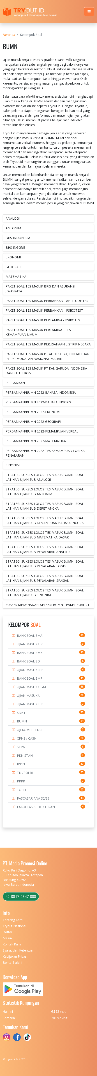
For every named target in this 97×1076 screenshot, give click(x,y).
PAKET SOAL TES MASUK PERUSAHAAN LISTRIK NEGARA (48, 344)
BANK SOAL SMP (29, 678)
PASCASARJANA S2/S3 (33, 798)
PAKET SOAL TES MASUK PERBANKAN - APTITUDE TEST (48, 301)
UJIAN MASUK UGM (31, 687)
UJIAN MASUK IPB (30, 670)
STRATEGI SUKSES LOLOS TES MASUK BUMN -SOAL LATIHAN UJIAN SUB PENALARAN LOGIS (45, 563)
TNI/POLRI (25, 772)
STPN (21, 747)
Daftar (7, 932)
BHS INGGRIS (15, 247)
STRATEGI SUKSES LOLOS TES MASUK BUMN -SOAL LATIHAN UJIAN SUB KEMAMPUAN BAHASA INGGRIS (45, 520)
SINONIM (13, 465)
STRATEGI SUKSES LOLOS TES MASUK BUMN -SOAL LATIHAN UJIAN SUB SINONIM (45, 592)
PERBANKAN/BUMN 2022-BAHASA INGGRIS (38, 402)
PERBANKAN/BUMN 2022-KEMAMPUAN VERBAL (42, 431)
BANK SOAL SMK (29, 653)
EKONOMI (13, 257)
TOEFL (22, 790)
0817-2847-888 (23, 896)
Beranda (9, 34)
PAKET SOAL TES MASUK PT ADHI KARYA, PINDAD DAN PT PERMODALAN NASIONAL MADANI (48, 356)
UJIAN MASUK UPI (30, 644)
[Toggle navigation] (89, 11)
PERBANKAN (15, 383)
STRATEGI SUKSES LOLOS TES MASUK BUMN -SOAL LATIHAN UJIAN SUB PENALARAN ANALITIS (45, 549)
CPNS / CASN (27, 738)
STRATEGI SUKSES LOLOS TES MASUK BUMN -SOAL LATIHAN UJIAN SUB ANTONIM (45, 491)
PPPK (21, 781)
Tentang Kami (13, 920)
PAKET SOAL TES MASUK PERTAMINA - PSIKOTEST (44, 320)
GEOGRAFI (13, 267)
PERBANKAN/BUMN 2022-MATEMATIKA (36, 441)
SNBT (21, 712)
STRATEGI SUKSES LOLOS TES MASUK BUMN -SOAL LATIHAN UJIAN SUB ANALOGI (45, 477)
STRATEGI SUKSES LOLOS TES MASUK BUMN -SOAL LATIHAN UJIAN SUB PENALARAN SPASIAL (45, 578)
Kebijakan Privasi (15, 956)
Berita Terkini (12, 962)
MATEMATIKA (16, 276)
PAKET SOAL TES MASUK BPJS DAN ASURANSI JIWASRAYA (40, 288)
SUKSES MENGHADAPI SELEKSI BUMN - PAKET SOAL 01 (47, 604)
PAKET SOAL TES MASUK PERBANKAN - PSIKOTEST (44, 310)
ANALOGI (13, 218)
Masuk (7, 938)
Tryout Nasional (14, 926)
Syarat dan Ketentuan (18, 950)
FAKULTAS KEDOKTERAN (36, 807)
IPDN (21, 764)
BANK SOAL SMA (29, 635)
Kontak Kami (12, 944)
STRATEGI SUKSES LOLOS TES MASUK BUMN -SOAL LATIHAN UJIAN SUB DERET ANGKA (45, 505)
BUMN (22, 721)
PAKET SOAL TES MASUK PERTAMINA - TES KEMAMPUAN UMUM (38, 332)
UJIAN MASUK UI (29, 695)
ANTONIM (13, 228)
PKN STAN (25, 755)
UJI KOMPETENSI (29, 730)
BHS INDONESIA (18, 238)
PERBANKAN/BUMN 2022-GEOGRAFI (33, 421)
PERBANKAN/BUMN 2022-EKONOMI (33, 412)
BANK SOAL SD (28, 661)
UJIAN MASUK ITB (30, 704)
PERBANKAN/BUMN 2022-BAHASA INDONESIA (41, 392)
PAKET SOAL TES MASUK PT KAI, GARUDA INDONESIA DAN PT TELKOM (46, 370)
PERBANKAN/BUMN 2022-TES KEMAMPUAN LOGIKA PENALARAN (45, 453)
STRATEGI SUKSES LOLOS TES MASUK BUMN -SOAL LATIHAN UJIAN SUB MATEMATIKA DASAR (45, 534)
